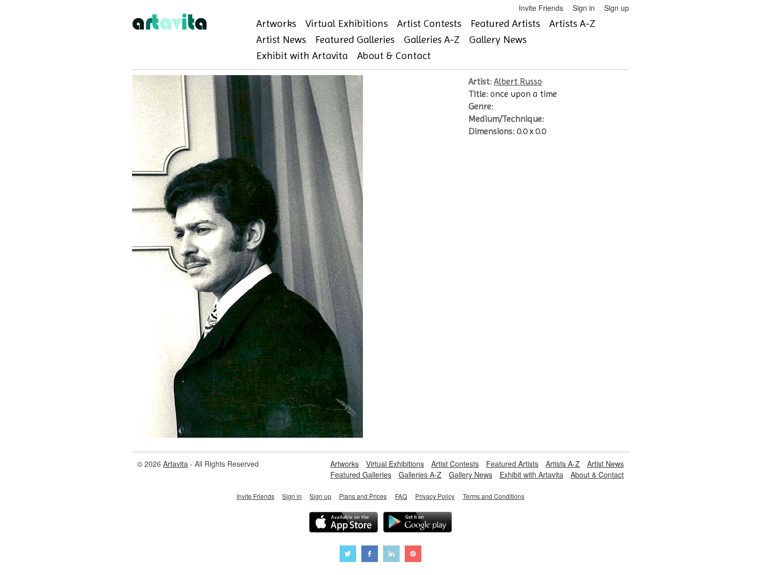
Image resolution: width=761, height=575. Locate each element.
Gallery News (497, 40)
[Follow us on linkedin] (391, 555)
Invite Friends (541, 8)
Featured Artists (505, 24)
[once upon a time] (247, 434)
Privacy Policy (435, 496)
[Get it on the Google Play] (417, 523)
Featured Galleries (354, 40)
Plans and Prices (363, 496)
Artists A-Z (572, 24)
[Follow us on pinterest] (413, 555)
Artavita (175, 463)
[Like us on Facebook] (369, 555)
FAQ (401, 496)
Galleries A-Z (432, 40)
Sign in (584, 8)
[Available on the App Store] (343, 523)
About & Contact (394, 56)
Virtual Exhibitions (346, 24)
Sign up (616, 8)
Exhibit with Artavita (302, 56)
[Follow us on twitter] (348, 555)
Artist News (281, 40)
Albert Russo (518, 81)
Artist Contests (429, 24)
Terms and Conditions (493, 496)
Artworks (276, 24)
